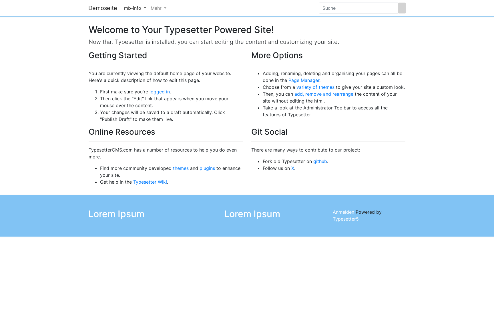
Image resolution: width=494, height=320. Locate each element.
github (320, 161)
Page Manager (303, 80)
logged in (160, 92)
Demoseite (102, 8)
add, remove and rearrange (323, 94)
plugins (207, 168)
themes (181, 168)
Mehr (157, 8)
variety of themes (315, 87)
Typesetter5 (346, 219)
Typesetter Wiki (150, 182)
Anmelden (343, 212)
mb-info (133, 8)
